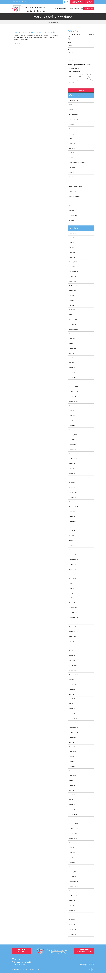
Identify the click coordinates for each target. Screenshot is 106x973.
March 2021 (72, 545)
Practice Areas (63, 9)
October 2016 (73, 751)
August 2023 (72, 406)
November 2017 (73, 732)
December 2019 (73, 617)
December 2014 (73, 824)
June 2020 (72, 588)
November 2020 (73, 564)
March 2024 (72, 372)
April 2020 (72, 598)
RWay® (89, 2)
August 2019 (72, 636)
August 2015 (72, 785)
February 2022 (73, 492)
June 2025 (72, 300)
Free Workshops (88, 9)
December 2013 (73, 881)
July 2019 (71, 641)
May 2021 (71, 535)
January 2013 (73, 934)
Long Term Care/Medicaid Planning (78, 162)
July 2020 (71, 583)
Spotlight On (72, 191)
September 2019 (73, 631)
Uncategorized (73, 215)
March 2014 (72, 867)
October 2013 (73, 891)
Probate (71, 172)
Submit (81, 90)
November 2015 (73, 771)
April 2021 (72, 540)
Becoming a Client (74, 9)
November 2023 (73, 391)
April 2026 (72, 252)
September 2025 (73, 286)
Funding (71, 134)
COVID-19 (71, 105)
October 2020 (73, 569)
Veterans (71, 220)
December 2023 (73, 387)
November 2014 (73, 828)
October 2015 (73, 775)
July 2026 (71, 238)
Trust (70, 206)
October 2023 (73, 396)
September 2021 (73, 516)
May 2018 (71, 703)
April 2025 (72, 310)
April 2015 (72, 804)
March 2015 (72, 809)
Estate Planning (73, 114)
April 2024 (72, 367)
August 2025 (72, 290)
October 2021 (73, 511)
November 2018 (73, 679)
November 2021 (73, 507)
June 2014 (72, 852)
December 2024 (73, 329)
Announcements (73, 100)
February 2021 (73, 550)
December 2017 (73, 727)
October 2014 (73, 833)
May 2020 (71, 593)
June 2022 (72, 473)
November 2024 (73, 334)
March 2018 (72, 713)
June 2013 (72, 910)
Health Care (72, 153)
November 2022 (73, 449)
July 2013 (71, 905)
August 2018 (72, 689)
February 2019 (73, 665)
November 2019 (73, 622)
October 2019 (73, 627)
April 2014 (72, 862)
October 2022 (73, 454)
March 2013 (72, 924)
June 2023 (72, 415)
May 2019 (71, 651)
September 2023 (73, 401)
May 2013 (71, 915)
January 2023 (73, 439)
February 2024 (73, 377)
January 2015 (73, 819)
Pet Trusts (72, 167)
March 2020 (72, 603)
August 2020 (72, 579)
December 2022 (73, 444)
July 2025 (71, 295)
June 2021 (72, 531)
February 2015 (73, 814)
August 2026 (72, 233)
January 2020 (73, 612)
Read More (17, 43)
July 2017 (71, 742)
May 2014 (71, 857)
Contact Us (77, 2)
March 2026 (72, 257)
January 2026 (73, 266)
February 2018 (73, 718)
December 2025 (73, 271)
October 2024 (73, 338)
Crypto (71, 110)
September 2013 (73, 896)
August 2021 (72, 521)
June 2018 (72, 699)
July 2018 (71, 694)
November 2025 (73, 276)
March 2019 (72, 660)
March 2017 (72, 747)
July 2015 (71, 790)
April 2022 (72, 483)
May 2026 (71, 247)
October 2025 (73, 281)
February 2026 (73, 262)
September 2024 (73, 343)
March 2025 (72, 314)
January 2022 (73, 497)
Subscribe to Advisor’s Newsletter (84, 951)
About (56, 9)
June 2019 (72, 646)
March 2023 (72, 430)
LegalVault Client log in (21, 951)
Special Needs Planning (75, 186)
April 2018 (72, 708)
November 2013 (73, 886)
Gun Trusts (72, 148)
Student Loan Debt (74, 196)
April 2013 (72, 920)
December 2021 (73, 502)
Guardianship (73, 143)
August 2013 (72, 900)
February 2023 (73, 435)
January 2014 (73, 876)
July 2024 (71, 353)
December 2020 (73, 559)
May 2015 (71, 800)
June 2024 (72, 358)
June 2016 (72, 761)
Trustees (71, 210)
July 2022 (71, 468)
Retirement (72, 182)
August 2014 (72, 843)
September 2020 (73, 574)
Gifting (71, 138)
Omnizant (91, 966)
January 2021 (73, 555)
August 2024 (72, 348)
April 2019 (72, 655)
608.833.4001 (23, 2)
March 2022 (72, 487)
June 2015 (72, 795)
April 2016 (72, 766)
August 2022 (72, 463)
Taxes (70, 201)
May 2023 (71, 420)
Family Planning (73, 119)
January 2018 (73, 723)
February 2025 (73, 319)
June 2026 (72, 242)
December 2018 (73, 675)
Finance (71, 129)
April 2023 (72, 425)
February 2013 (73, 929)
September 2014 (73, 838)
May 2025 (71, 305)
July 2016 (71, 756)
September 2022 (73, 459)
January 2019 (73, 670)
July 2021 (71, 526)
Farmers (71, 124)
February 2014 (73, 872)
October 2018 (73, 684)
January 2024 (73, 382)
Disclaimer (91, 964)
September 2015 (73, 780)
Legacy (71, 158)
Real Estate (72, 177)
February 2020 (73, 607)
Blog (81, 9)
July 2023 (71, 411)
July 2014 (71, 848)
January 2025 (73, 324)
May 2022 (71, 478)
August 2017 (72, 737)
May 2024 (71, 362)
